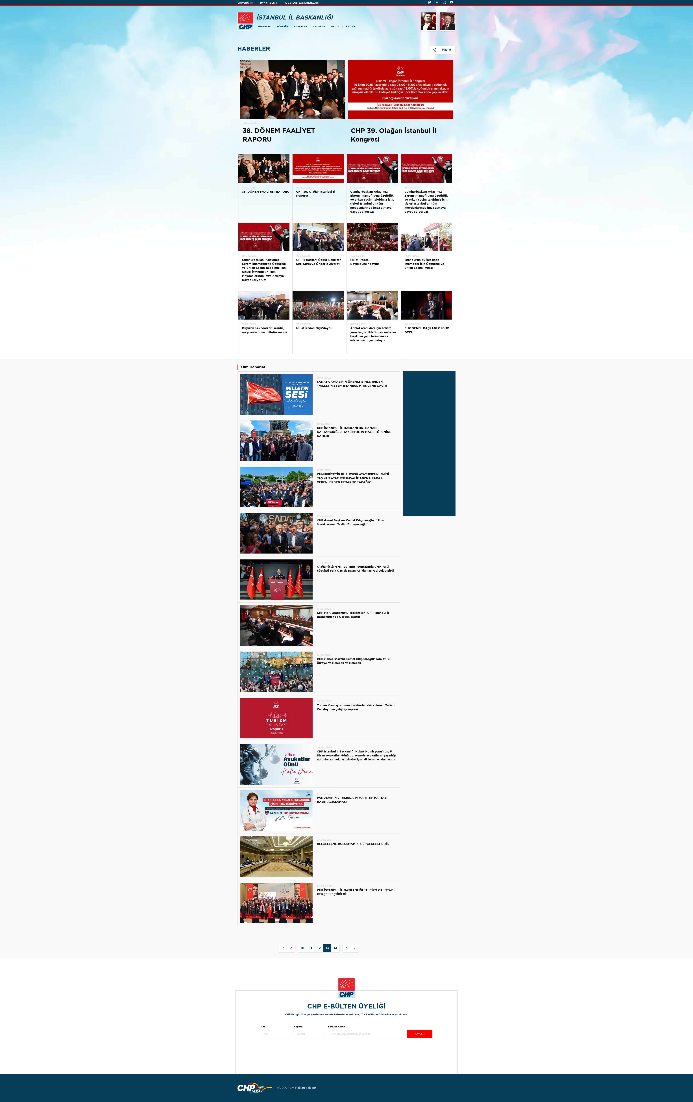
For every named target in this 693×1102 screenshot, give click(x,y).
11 (310, 948)
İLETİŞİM (350, 27)
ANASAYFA (264, 27)
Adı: (263, 1027)
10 (302, 948)
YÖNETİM (282, 27)
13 (327, 948)
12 (319, 948)
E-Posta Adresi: (337, 1027)
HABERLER (300, 27)
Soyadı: (298, 1027)
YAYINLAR (319, 27)
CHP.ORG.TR (245, 3)
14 (335, 948)
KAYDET (420, 1034)
